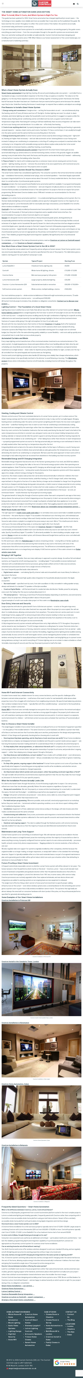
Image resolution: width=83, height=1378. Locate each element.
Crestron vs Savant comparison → (31, 243)
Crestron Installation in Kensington (15, 1023)
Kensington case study (60, 600)
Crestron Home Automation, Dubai (15, 1084)
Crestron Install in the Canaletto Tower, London (20, 962)
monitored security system (26, 150)
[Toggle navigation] (3, 3)
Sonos (10, 535)
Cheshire (71, 1329)
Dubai (69, 1335)
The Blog (71, 1320)
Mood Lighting (14, 1323)
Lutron (4, 198)
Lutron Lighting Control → (12, 1291)
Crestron (5, 184)
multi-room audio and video (28, 513)
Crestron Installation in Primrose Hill (16, 900)
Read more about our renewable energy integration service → (56, 507)
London (70, 1326)
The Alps (70, 1332)
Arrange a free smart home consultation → (19, 1300)
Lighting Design (14, 1331)
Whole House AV (14, 1314)
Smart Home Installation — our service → (18, 1286)
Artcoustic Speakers (33, 1334)
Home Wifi (12, 1340)
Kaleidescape (27, 541)
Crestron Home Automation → (14, 1289)
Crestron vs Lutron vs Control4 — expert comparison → (23, 1297)
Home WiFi (6, 710)
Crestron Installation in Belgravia (15, 1145)
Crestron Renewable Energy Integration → (18, 1294)
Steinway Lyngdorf (32, 1325)
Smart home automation (11, 93)
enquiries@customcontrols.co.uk (22, 1368)
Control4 (5, 209)
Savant (4, 218)
